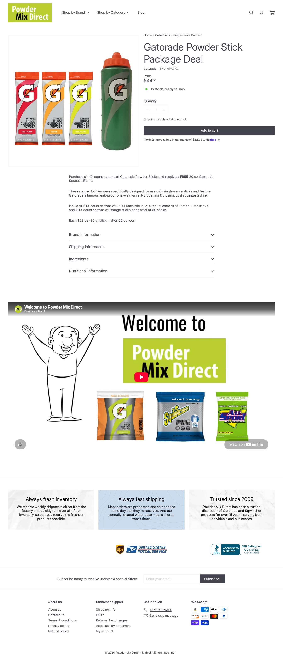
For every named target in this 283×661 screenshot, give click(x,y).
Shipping (149, 119)
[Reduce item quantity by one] (148, 109)
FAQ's (100, 615)
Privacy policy (58, 626)
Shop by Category (111, 12)
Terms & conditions (62, 620)
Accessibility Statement (113, 626)
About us (54, 610)
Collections (162, 35)
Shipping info (106, 610)
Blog (141, 12)
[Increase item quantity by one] (163, 109)
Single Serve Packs (186, 35)
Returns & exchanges (111, 620)
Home (148, 35)
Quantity (150, 101)
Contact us (56, 615)
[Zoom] (73, 101)
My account (104, 631)
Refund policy (58, 631)
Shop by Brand (74, 12)
